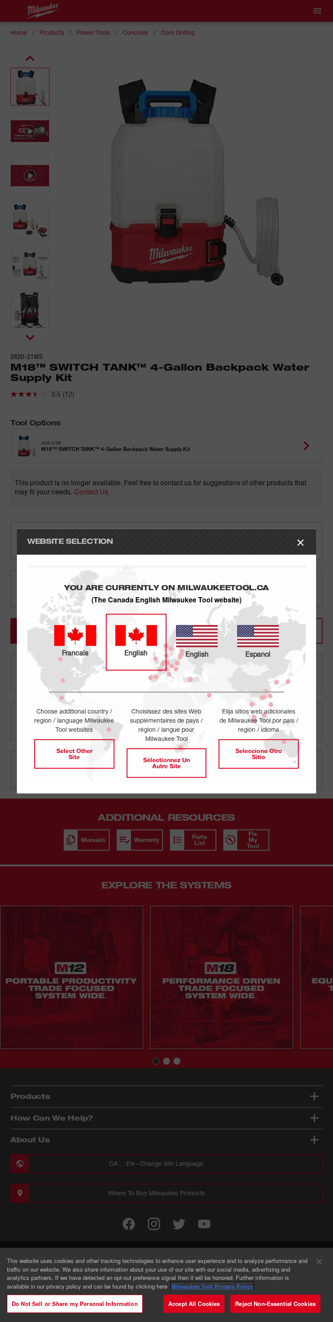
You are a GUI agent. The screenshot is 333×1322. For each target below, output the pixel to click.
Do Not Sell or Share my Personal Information (75, 1303)
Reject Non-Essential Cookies (275, 1303)
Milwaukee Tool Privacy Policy (212, 1286)
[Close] (319, 1261)
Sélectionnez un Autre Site (166, 763)
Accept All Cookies (194, 1303)
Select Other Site (74, 753)
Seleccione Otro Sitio (258, 753)
